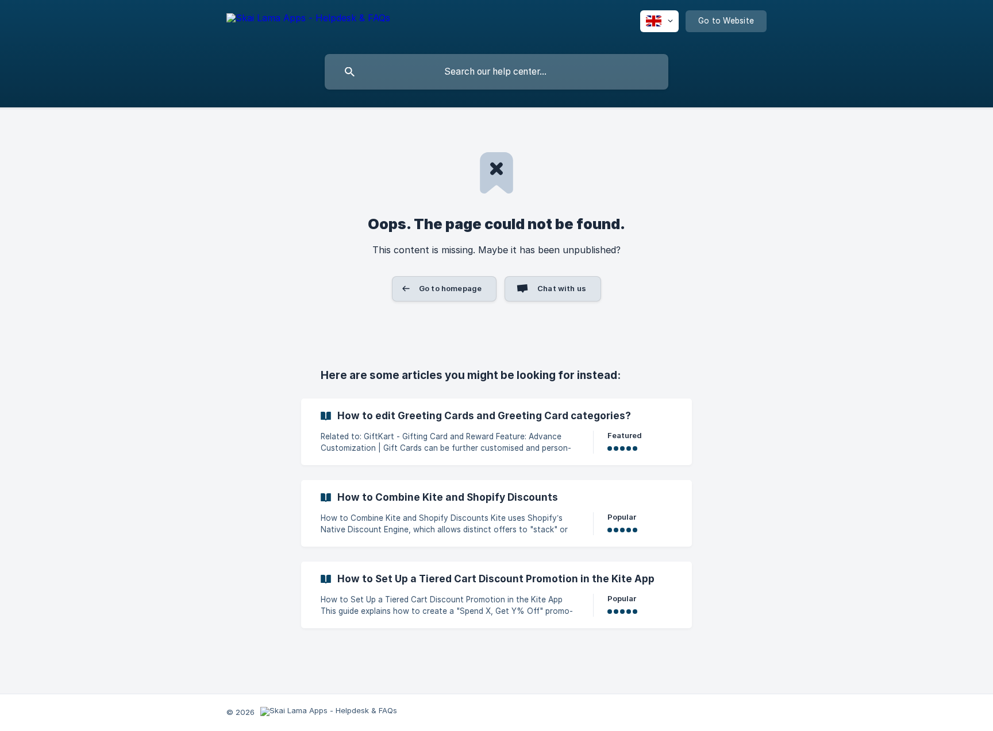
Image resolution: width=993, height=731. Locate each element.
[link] (496, 432)
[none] (308, 29)
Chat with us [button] (561, 288)
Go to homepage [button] (450, 288)
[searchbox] (496, 72)
